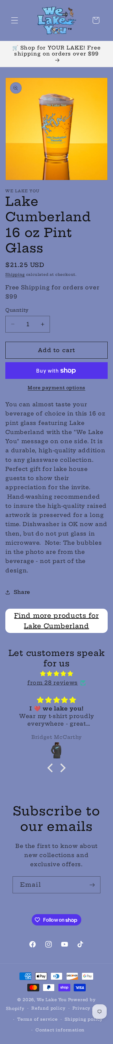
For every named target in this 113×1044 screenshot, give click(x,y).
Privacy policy (90, 1008)
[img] (56, 673)
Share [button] (22, 592)
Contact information (59, 1030)
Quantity (17, 310)
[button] (15, 20)
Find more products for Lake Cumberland (56, 621)
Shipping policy (84, 1019)
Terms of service (37, 1019)
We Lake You (52, 999)
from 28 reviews (52, 682)
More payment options (56, 388)
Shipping (14, 274)
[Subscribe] (92, 884)
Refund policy (48, 1008)
